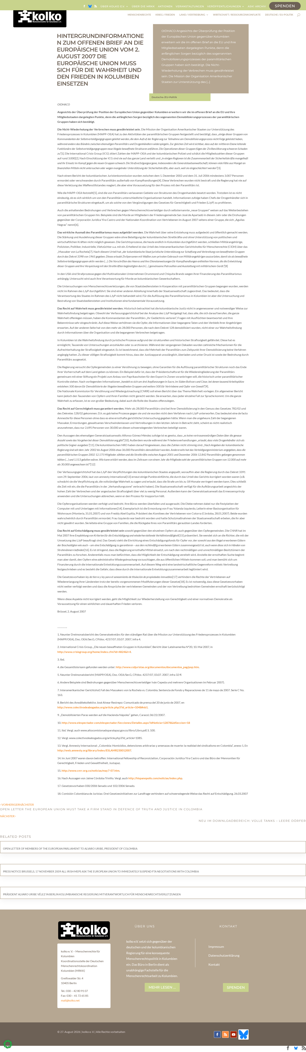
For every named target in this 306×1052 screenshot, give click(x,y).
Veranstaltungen (190, 6)
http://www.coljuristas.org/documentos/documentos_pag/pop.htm (157, 667)
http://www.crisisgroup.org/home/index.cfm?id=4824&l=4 (94, 651)
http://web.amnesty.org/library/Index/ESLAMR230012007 (94, 750)
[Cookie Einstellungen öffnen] (8, 1047)
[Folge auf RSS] (225, 1034)
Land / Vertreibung (192, 14)
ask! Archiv (257, 6)
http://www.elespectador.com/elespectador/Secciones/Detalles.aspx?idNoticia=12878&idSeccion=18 (126, 722)
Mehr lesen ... (162, 987)
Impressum (216, 947)
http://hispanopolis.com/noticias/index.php (155, 778)
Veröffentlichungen (224, 6)
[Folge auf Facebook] (217, 1034)
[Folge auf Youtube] (233, 1034)
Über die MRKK (143, 6)
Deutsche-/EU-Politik (164, 97)
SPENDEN (236, 987)
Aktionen (165, 6)
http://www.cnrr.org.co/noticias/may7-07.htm (90, 770)
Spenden (285, 6)
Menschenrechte (139, 14)
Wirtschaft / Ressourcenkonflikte (237, 14)
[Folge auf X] (243, 1034)
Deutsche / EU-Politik (279, 14)
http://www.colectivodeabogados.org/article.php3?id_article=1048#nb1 (102, 707)
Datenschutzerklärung (223, 955)
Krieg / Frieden (165, 14)
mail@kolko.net (70, 1000)
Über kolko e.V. (112, 6)
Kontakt (214, 964)
